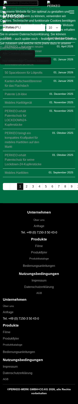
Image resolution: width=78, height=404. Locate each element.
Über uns (39, 219)
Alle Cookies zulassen (17, 53)
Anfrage (39, 226)
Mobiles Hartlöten (16, 172)
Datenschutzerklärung (39, 286)
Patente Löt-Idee (16, 94)
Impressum (39, 280)
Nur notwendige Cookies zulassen (25, 60)
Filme (39, 246)
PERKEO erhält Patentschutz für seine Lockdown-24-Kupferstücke (23, 160)
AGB (39, 293)
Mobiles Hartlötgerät (18, 102)
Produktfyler (39, 252)
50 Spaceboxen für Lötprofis (23, 72)
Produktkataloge (39, 258)
